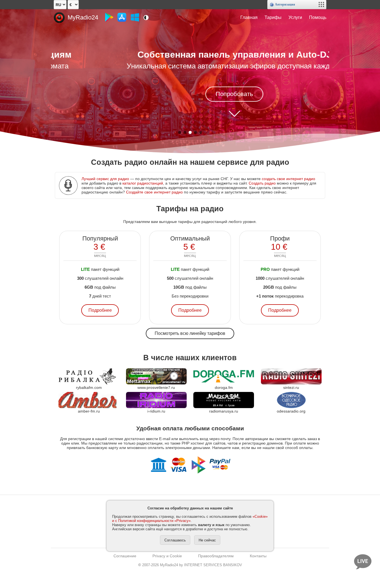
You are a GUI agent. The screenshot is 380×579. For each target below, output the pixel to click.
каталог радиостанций (142, 183)
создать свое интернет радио (288, 178)
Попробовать (190, 93)
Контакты (258, 556)
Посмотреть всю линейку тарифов (190, 333)
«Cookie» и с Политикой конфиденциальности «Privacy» (190, 518)
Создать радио (262, 183)
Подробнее (100, 310)
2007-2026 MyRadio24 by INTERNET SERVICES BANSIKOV (190, 565)
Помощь (317, 17)
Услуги (295, 17)
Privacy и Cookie (167, 556)
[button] (179, 132)
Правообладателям (216, 556)
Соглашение (124, 556)
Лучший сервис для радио (105, 178)
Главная (249, 17)
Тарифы (273, 17)
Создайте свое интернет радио (154, 192)
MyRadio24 (83, 17)
